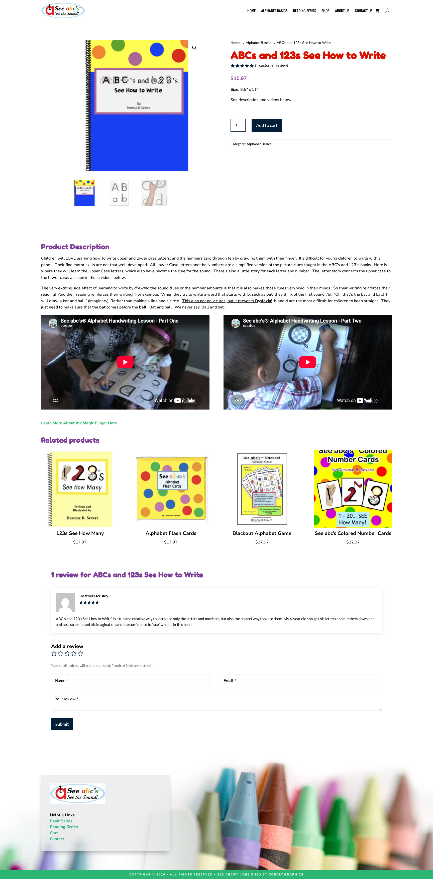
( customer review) (271, 65)
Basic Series (61, 821)
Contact (57, 839)
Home (251, 11)
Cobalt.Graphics (286, 874)
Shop (325, 11)
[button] (194, 47)
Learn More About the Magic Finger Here (79, 423)
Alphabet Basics (274, 11)
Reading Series (304, 11)
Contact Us (363, 11)
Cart (54, 833)
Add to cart (267, 125)
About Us (342, 11)
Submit (62, 724)
